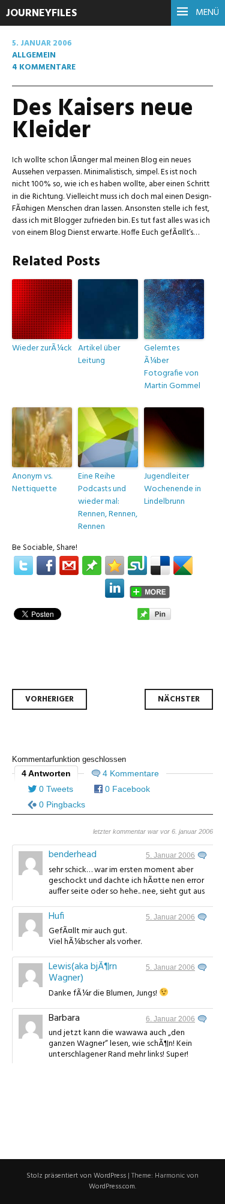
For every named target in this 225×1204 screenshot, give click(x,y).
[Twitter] (23, 565)
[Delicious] (160, 565)
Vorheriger (49, 699)
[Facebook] (46, 565)
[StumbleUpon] (137, 565)
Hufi (56, 916)
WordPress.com (112, 1186)
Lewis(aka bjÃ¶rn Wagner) (83, 972)
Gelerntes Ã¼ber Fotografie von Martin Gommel (172, 366)
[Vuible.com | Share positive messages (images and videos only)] (91, 573)
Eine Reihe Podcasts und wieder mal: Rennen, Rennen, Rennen (107, 501)
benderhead (73, 855)
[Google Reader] (183, 565)
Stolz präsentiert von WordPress (76, 1175)
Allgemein (34, 55)
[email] (69, 565)
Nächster (179, 699)
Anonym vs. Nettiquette (34, 482)
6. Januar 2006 (170, 1019)
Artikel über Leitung (99, 354)
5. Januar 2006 (170, 855)
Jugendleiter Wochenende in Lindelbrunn (172, 489)
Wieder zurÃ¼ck (42, 348)
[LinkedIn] (114, 588)
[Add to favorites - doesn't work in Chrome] (114, 565)
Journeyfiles (41, 13)
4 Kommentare (44, 67)
